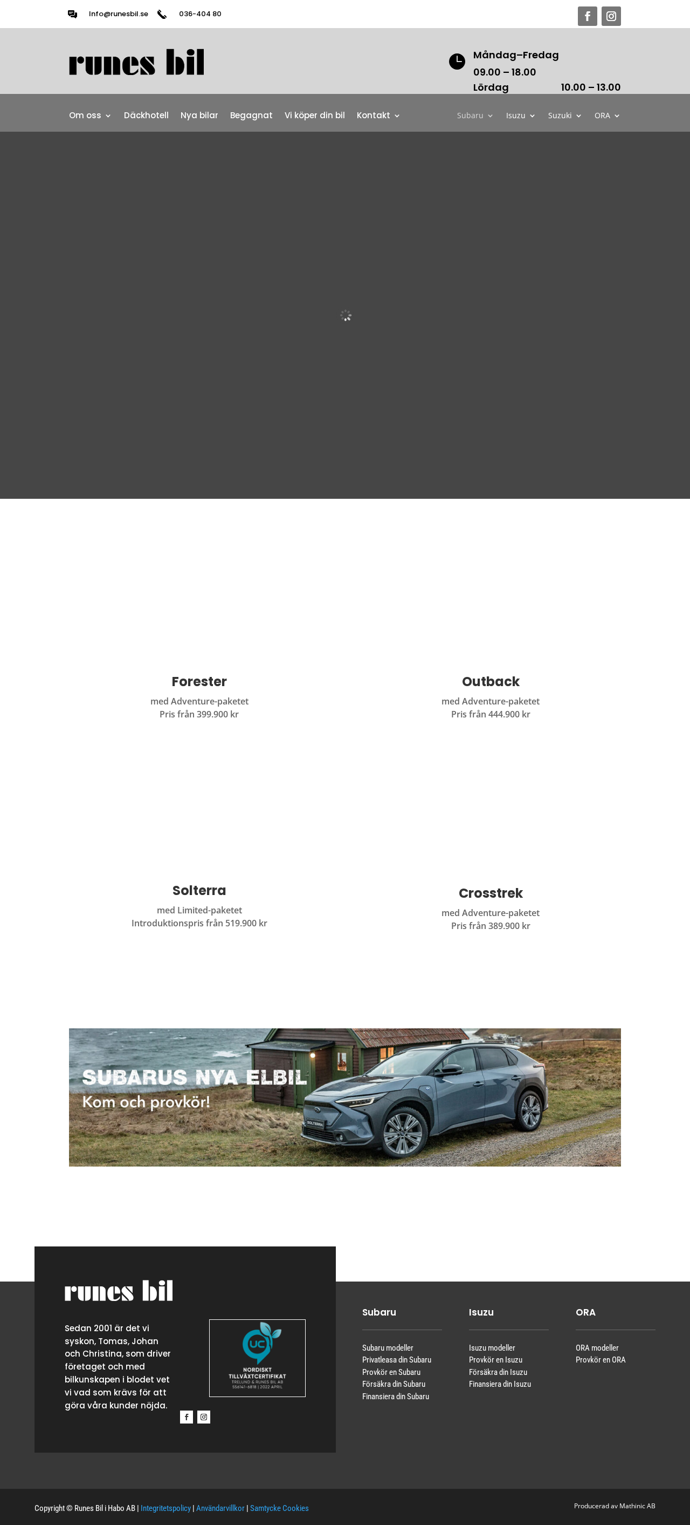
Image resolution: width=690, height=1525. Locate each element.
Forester (199, 681)
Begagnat (251, 116)
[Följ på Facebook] (587, 16)
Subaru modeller (387, 1348)
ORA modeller (597, 1348)
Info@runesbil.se (118, 14)
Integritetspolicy (166, 1508)
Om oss (85, 116)
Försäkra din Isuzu (498, 1372)
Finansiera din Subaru (395, 1396)
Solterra (199, 890)
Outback (491, 681)
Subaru (470, 116)
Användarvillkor (220, 1508)
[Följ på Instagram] (611, 16)
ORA (602, 116)
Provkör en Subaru (391, 1372)
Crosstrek (491, 893)
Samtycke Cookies (279, 1508)
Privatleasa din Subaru (396, 1360)
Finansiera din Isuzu (500, 1384)
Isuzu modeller (492, 1348)
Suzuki (560, 116)
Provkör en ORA (601, 1360)
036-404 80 (200, 14)
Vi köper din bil (315, 116)
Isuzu (516, 116)
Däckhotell (146, 116)
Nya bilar (199, 116)
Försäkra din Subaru (393, 1384)
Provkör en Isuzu (495, 1360)
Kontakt (373, 116)
